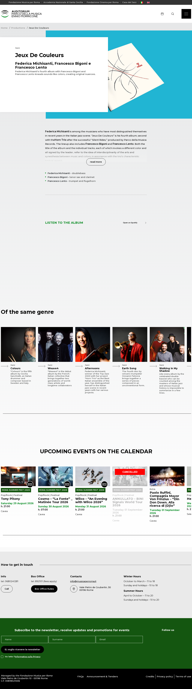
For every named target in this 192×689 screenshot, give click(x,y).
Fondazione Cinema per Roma (102, 2)
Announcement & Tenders (102, 676)
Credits (150, 676)
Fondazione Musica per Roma (24, 2)
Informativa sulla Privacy (27, 657)
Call (7, 589)
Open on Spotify (130, 223)
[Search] (173, 14)
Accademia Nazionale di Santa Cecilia (63, 2)
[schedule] (163, 14)
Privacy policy (165, 676)
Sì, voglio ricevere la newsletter (22, 649)
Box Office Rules (44, 589)
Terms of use (183, 676)
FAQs (80, 676)
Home (4, 28)
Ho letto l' (22, 657)
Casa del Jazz (129, 2)
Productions (18, 28)
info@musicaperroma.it (83, 581)
